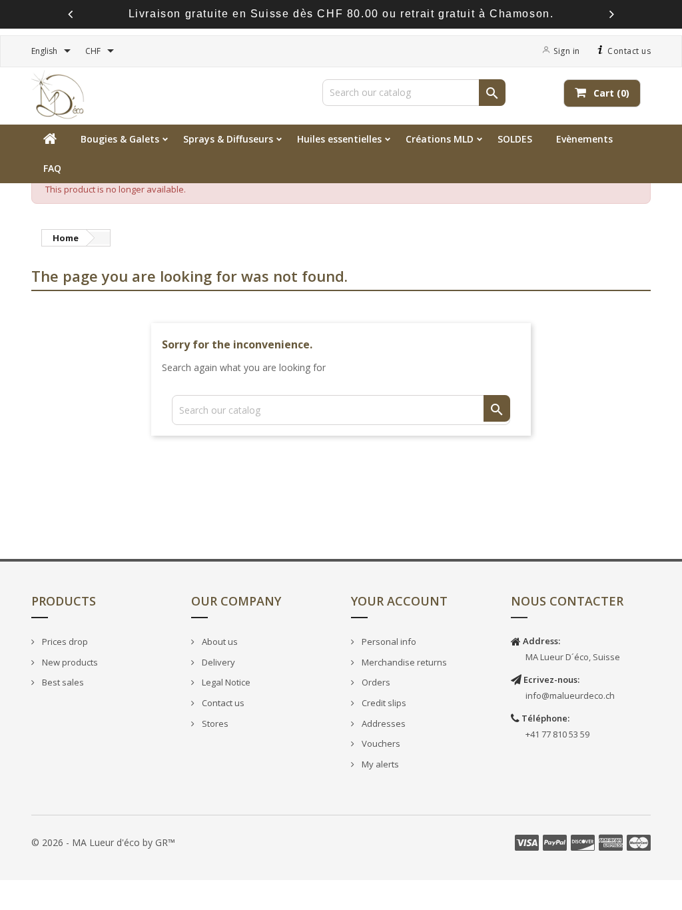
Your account (399, 601)
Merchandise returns (403, 662)
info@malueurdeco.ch (570, 695)
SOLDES (515, 139)
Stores (214, 723)
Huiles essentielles (339, 139)
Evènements (584, 139)
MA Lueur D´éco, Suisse (572, 657)
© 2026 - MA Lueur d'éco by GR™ (103, 842)
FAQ (52, 168)
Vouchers (380, 743)
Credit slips (383, 703)
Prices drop (64, 642)
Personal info (388, 642)
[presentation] (70, 14)
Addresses (383, 723)
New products (69, 662)
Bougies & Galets (120, 139)
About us (219, 642)
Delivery (217, 662)
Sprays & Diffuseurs (228, 139)
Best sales (62, 682)
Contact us (628, 51)
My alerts (379, 764)
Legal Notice (225, 682)
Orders (375, 682)
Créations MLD (440, 139)
